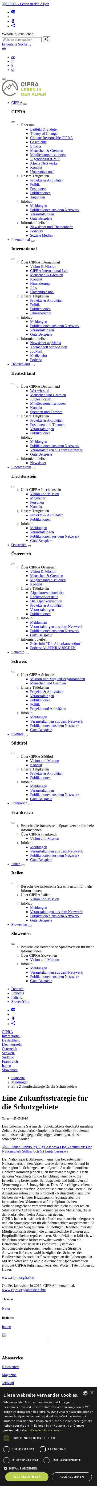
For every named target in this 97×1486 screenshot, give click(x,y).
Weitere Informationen (45, 1430)
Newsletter (38, 463)
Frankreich (19, 803)
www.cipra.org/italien (18, 1278)
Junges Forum (40, 399)
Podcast (36, 360)
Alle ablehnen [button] (72, 1477)
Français (17, 993)
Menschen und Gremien (48, 395)
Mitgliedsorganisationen (48, 155)
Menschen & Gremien (46, 150)
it (12, 65)
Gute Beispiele (41, 218)
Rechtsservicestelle (44, 597)
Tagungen (37, 197)
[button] (48, 1468)
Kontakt (36, 167)
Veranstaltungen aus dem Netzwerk (56, 450)
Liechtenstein (21, 467)
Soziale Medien (41, 235)
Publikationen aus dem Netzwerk (54, 210)
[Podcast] (13, 21)
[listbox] (85, 1393)
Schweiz (17, 652)
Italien (15, 864)
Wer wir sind (39, 391)
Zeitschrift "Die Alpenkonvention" (55, 644)
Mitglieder (37, 498)
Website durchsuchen (17, 34)
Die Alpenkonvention (46, 601)
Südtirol (17, 734)
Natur (6, 1308)
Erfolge (35, 146)
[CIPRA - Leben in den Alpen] (25, 4)
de (13, 57)
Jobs (33, 288)
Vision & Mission (43, 266)
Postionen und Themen (47, 425)
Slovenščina (20, 1002)
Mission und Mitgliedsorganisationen (57, 679)
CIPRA (16, 103)
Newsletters (10, 1367)
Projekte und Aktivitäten (48, 709)
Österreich (19, 545)
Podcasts (36, 231)
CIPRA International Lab (49, 271)
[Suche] (46, 39)
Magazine (9, 1375)
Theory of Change (43, 134)
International (20, 240)
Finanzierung (40, 283)
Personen (37, 502)
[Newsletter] (13, 12)
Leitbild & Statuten (44, 129)
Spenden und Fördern (46, 412)
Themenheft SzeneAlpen (48, 347)
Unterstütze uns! (42, 172)
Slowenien (19, 924)
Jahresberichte (40, 313)
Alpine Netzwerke (43, 163)
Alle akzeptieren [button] (27, 1477)
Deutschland (20, 364)
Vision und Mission (44, 494)
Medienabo (38, 356)
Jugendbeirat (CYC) (45, 159)
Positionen (38, 189)
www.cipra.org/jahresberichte (24, 1290)
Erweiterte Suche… (16, 44)
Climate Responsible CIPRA (51, 138)
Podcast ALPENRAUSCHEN (53, 648)
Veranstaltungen (42, 214)
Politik (35, 184)
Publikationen (40, 193)
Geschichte (38, 142)
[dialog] (48, 1436)
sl (12, 70)
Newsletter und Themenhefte (51, 227)
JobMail (36, 351)
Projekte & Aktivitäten (46, 180)
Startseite (18, 1078)
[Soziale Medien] (13, 26)
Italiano (16, 997)
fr (12, 61)
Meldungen (38, 206)
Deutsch (17, 989)
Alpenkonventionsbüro (47, 593)
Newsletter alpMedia (45, 343)
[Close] (13, 122)
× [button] (91, 1393)
